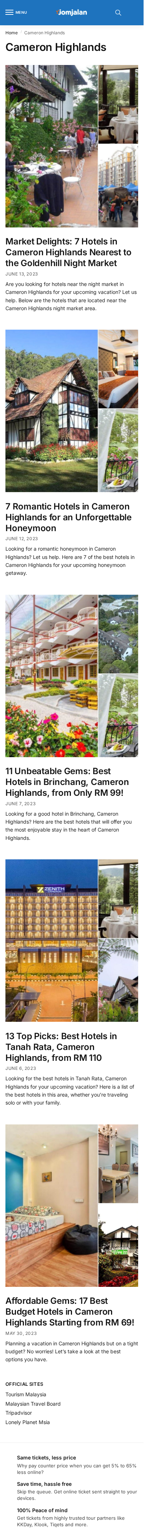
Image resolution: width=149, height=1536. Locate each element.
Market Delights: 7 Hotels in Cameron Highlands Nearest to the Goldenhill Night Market (68, 252)
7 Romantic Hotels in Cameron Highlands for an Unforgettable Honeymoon (68, 517)
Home (11, 32)
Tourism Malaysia (25, 1394)
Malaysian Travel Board (33, 1404)
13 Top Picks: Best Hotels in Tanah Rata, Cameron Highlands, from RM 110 (61, 1047)
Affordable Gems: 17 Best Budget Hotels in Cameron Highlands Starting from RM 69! (70, 1312)
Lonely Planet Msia (27, 1422)
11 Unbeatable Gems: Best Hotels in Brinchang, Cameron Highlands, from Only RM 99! (67, 782)
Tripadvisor (18, 1413)
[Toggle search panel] (118, 12)
